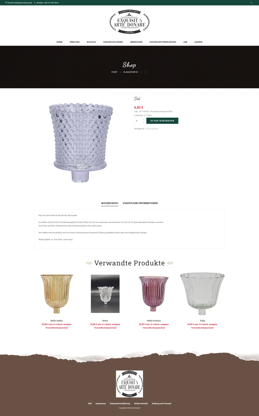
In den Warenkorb (162, 120)
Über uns (75, 42)
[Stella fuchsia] (154, 294)
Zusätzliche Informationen (140, 203)
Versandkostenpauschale (161, 111)
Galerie (198, 42)
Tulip (202, 320)
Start (114, 72)
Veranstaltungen (113, 42)
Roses (105, 320)
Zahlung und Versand (161, 403)
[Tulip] (202, 294)
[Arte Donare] (129, 21)
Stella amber (56, 320)
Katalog (91, 42)
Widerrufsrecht (141, 403)
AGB (185, 42)
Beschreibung (109, 203)
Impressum (136, 42)
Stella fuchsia (154, 320)
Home (59, 42)
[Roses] (105, 294)
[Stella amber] (56, 294)
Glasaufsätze (130, 72)
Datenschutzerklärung (163, 42)
